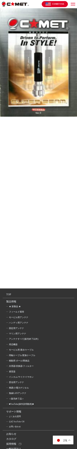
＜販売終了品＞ (16, 398)
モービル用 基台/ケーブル (21, 350)
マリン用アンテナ (17, 333)
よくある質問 (15, 416)
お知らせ (11, 434)
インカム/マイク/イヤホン (21, 377)
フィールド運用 (16, 312)
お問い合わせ (15, 426)
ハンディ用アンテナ (18, 322)
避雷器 (12, 371)
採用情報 (11, 444)
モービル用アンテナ (18, 317)
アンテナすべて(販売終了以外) (23, 339)
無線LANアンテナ (17, 393)
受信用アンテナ (16, 382)
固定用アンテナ (16, 328)
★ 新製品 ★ (15, 306)
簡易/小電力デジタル (19, 388)
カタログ (11, 439)
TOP (8, 294)
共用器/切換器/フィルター (21, 366)
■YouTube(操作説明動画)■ (21, 404)
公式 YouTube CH (16, 421)
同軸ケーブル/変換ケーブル (22, 355)
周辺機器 (13, 344)
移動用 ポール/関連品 (19, 360)
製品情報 (11, 301)
